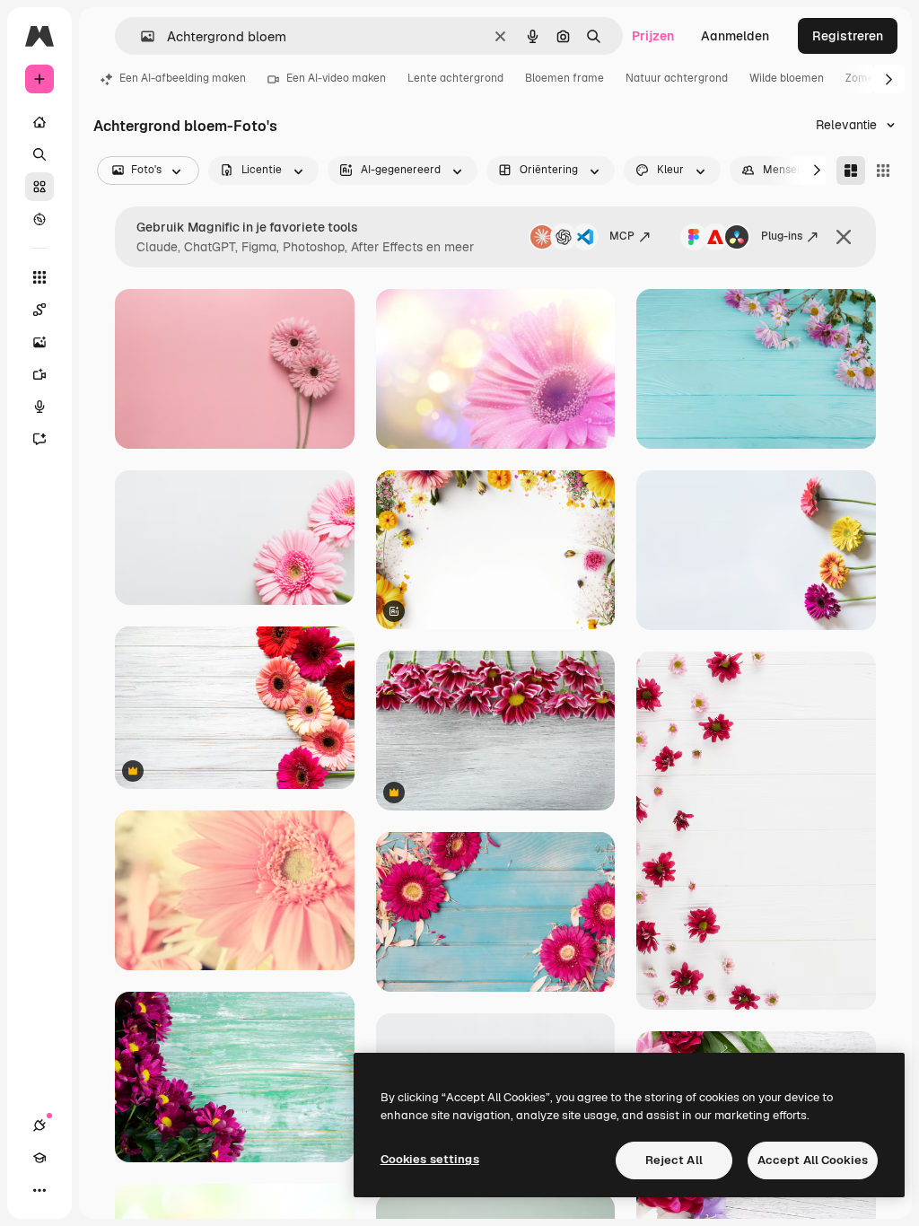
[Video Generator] (39, 374)
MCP (622, 236)
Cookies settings (430, 1159)
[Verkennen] (39, 219)
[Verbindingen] (39, 1125)
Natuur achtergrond (677, 78)
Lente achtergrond (455, 78)
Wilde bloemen (786, 78)
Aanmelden (735, 36)
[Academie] (39, 1157)
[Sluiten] (843, 237)
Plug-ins (781, 236)
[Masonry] (850, 170)
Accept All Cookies (812, 1160)
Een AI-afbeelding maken (182, 78)
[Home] (39, 122)
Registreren (847, 36)
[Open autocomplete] (140, 36)
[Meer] (39, 1190)
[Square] (883, 170)
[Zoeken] (39, 154)
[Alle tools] (39, 277)
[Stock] (39, 186)
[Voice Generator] (39, 406)
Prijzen (653, 36)
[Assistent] (39, 439)
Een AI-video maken (336, 78)
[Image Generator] (39, 342)
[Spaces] (39, 309)
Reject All (674, 1160)
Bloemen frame (564, 78)
